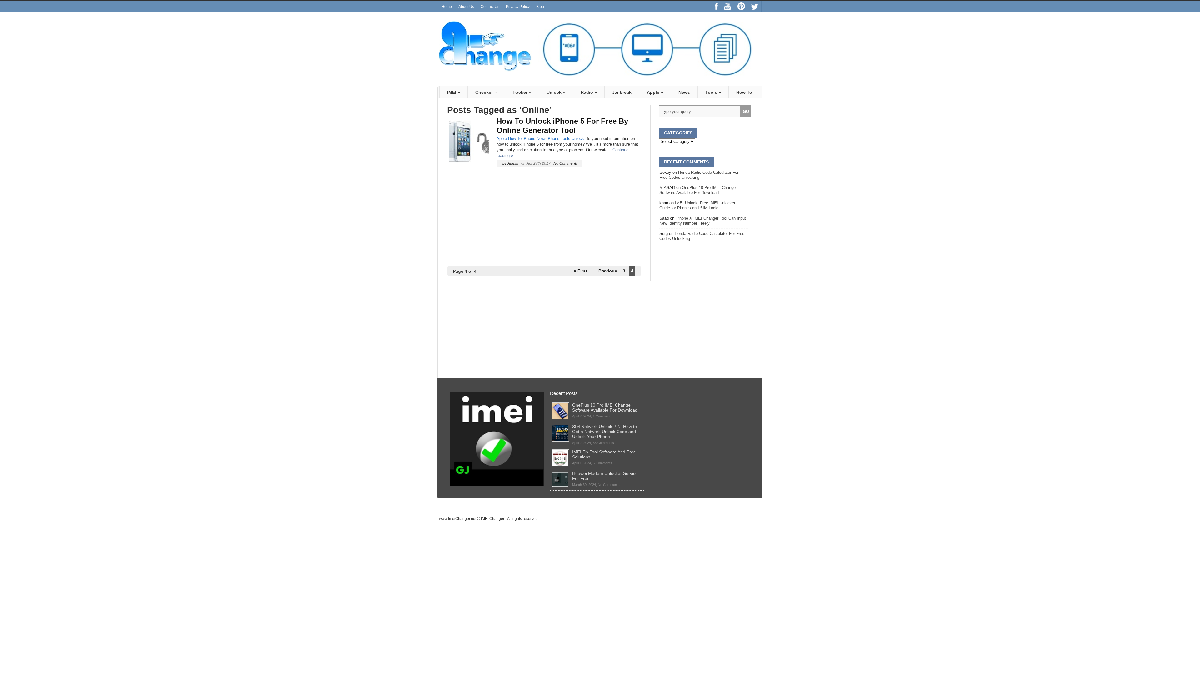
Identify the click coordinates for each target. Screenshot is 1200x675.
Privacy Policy (518, 6)
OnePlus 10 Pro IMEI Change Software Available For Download (697, 190)
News (684, 92)
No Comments (565, 163)
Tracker (521, 92)
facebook (716, 6)
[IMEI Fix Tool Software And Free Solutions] (560, 451)
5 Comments (602, 463)
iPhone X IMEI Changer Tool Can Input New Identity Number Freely (702, 221)
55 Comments (603, 443)
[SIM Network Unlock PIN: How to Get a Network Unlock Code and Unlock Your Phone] (560, 426)
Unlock (556, 92)
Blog (540, 6)
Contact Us (490, 6)
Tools (713, 92)
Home (447, 6)
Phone (553, 138)
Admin (513, 163)
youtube (727, 6)
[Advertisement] (544, 220)
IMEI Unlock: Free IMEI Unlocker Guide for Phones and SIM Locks (697, 205)
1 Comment (601, 416)
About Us (466, 6)
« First (580, 270)
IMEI (453, 92)
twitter (754, 6)
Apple (655, 92)
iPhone (529, 138)
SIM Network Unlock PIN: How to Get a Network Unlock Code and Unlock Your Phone (604, 431)
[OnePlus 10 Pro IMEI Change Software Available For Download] (560, 405)
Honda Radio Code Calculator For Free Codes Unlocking (698, 175)
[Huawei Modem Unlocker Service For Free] (560, 473)
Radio (589, 92)
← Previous (605, 270)
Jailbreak (622, 92)
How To (744, 92)
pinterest (741, 6)
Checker (486, 92)
